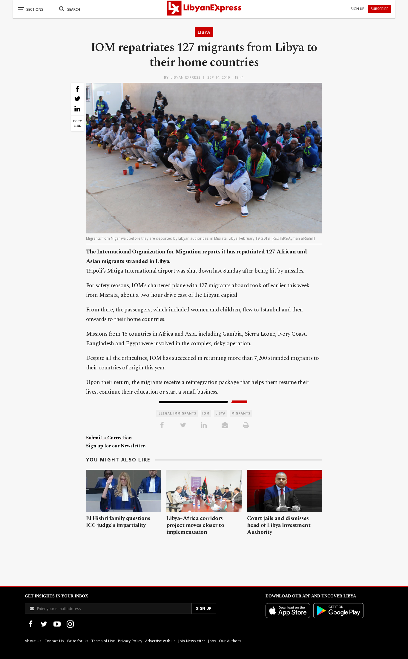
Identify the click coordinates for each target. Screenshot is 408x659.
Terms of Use (103, 640)
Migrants (240, 413)
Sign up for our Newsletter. (116, 445)
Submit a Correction (109, 437)
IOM (205, 413)
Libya (204, 32)
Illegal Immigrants (176, 413)
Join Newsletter (191, 640)
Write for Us (77, 640)
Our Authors (230, 640)
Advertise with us (160, 640)
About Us (33, 640)
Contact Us (54, 640)
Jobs (212, 640)
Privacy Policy (130, 640)
